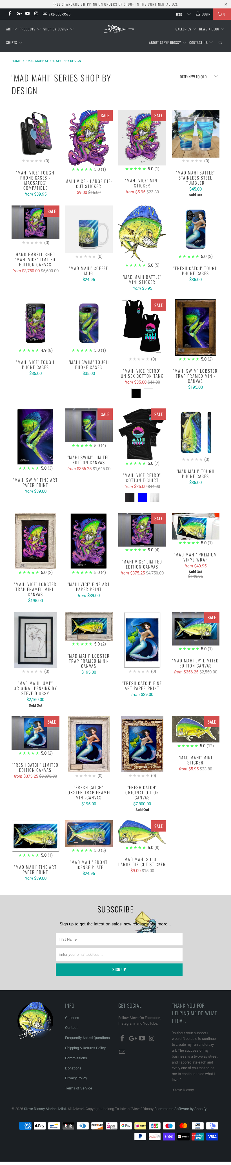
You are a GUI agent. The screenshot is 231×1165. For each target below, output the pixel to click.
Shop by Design (56, 28)
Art (9, 28)
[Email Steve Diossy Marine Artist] (44, 14)
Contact (71, 1027)
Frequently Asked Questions (87, 1038)
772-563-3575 (60, 14)
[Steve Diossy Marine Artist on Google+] (18, 14)
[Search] (220, 43)
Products (28, 28)
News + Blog (209, 28)
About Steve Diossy (165, 42)
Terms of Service (78, 1088)
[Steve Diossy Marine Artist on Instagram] (36, 14)
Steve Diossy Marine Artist (45, 1109)
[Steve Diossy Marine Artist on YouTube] (27, 14)
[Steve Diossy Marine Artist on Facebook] (9, 14)
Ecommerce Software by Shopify (180, 1109)
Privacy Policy (76, 1078)
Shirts (12, 42)
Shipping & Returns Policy (85, 1048)
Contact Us (199, 42)
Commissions (76, 1058)
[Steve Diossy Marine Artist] (118, 29)
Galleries (184, 28)
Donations (73, 1068)
